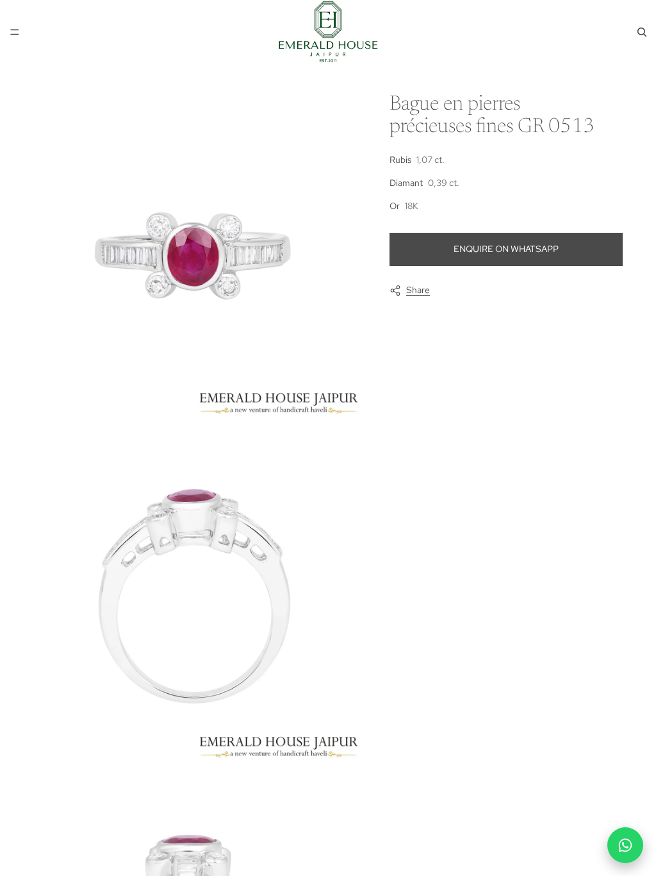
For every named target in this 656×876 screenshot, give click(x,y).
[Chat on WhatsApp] (625, 845)
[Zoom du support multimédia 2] (196, 597)
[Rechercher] (642, 32)
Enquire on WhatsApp (506, 249)
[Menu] (14, 32)
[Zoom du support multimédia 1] (196, 254)
